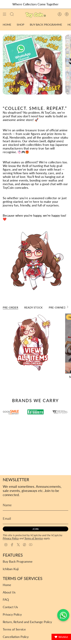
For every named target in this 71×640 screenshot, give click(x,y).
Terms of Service (33, 538)
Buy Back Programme (18, 561)
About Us (9, 592)
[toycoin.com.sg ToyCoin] (32, 64)
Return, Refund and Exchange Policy (27, 622)
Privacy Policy (11, 538)
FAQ (6, 599)
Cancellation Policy (16, 637)
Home (7, 585)
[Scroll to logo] (35, 412)
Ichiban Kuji (11, 569)
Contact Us (10, 607)
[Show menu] (4, 14)
